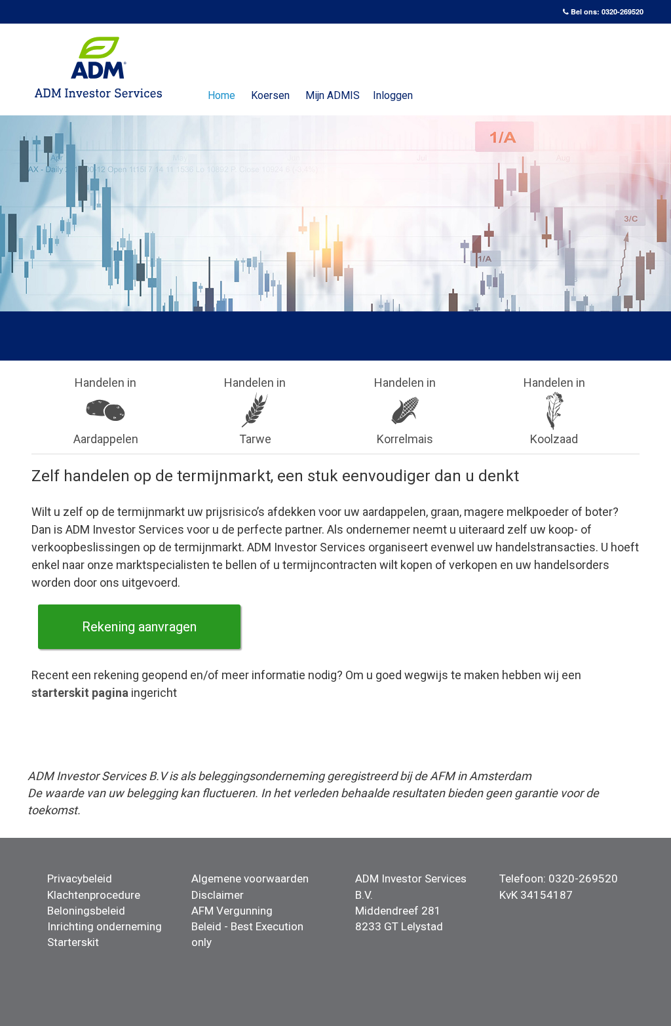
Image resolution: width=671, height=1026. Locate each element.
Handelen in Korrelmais (405, 411)
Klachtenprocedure (93, 894)
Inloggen (393, 95)
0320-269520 (622, 11)
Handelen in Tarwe (255, 411)
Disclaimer (217, 894)
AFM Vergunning (232, 910)
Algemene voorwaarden (250, 878)
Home (221, 95)
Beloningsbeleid (86, 910)
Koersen (270, 95)
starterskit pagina (79, 693)
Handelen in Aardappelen (105, 411)
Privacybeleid (79, 878)
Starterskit (73, 942)
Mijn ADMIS (332, 95)
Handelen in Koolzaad (554, 411)
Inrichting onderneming (104, 926)
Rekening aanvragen (139, 627)
